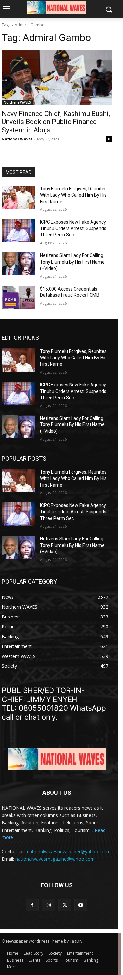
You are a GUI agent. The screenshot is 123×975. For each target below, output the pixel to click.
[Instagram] (48, 905)
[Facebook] (32, 905)
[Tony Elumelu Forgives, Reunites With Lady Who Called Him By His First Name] (18, 197)
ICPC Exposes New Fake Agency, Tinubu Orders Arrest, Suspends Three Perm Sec (73, 228)
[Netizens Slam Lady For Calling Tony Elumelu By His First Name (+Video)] (18, 263)
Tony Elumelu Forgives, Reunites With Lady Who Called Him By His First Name (73, 195)
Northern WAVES (17, 102)
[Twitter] (64, 905)
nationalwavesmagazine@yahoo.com (55, 859)
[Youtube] (80, 905)
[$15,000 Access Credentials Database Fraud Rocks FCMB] (18, 297)
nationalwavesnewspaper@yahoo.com (68, 851)
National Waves (17, 138)
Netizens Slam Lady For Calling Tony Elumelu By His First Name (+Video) (72, 262)
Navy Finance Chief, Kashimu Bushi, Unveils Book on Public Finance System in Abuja (56, 122)
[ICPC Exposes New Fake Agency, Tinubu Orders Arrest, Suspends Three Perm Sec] (18, 230)
